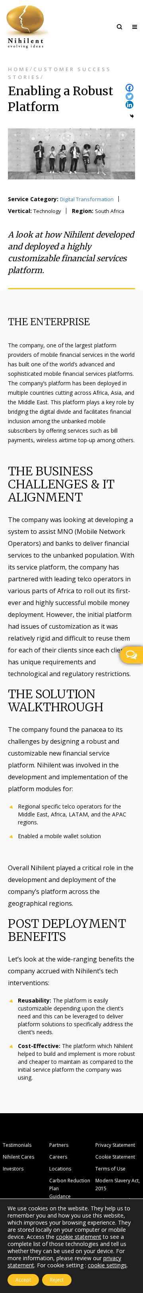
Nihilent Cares (18, 1157)
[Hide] (132, 116)
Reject (57, 1279)
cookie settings (107, 1265)
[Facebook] (129, 88)
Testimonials (17, 1145)
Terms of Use (110, 1168)
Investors (13, 1168)
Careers (58, 1157)
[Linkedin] (129, 105)
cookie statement (78, 1236)
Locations (60, 1168)
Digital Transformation (87, 199)
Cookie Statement (115, 1157)
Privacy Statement (115, 1145)
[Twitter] (129, 96)
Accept (23, 1279)
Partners (58, 1145)
